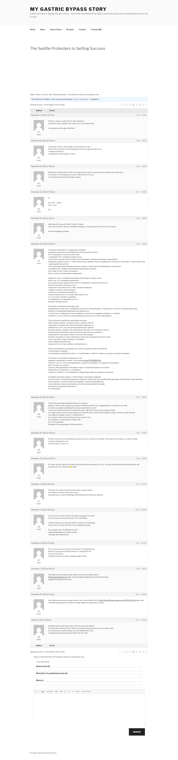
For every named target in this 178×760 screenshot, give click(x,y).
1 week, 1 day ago (79, 99)
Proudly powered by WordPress (43, 753)
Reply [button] (138, 115)
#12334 (144, 594)
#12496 (144, 620)
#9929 (144, 458)
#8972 (144, 397)
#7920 (144, 115)
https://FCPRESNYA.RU (92, 360)
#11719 (144, 569)
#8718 (144, 244)
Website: (40, 680)
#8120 (144, 141)
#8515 (144, 218)
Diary (42, 29)
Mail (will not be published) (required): (52, 673)
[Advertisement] (89, 74)
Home (32, 29)
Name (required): (43, 666)
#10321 (144, 484)
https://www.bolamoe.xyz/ (58, 577)
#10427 (144, 543)
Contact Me (96, 29)
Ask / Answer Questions (58, 95)
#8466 (144, 192)
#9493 (144, 433)
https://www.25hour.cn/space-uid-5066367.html (117, 600)
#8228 (144, 166)
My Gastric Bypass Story (68, 9)
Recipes (70, 29)
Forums (82, 29)
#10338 (144, 510)
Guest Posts (56, 29)
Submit (137, 732)
